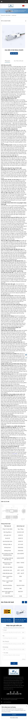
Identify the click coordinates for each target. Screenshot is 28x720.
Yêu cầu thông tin (14, 54)
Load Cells (14, 15)
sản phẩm (15, 453)
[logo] (11, 5)
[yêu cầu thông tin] (26, 357)
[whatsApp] (26, 354)
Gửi (14, 663)
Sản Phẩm (8, 15)
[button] (23, 602)
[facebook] (14, 692)
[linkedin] (17, 692)
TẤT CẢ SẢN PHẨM (5, 20)
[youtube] (11, 692)
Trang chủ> (3, 15)
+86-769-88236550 (7, 702)
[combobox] (5, 649)
